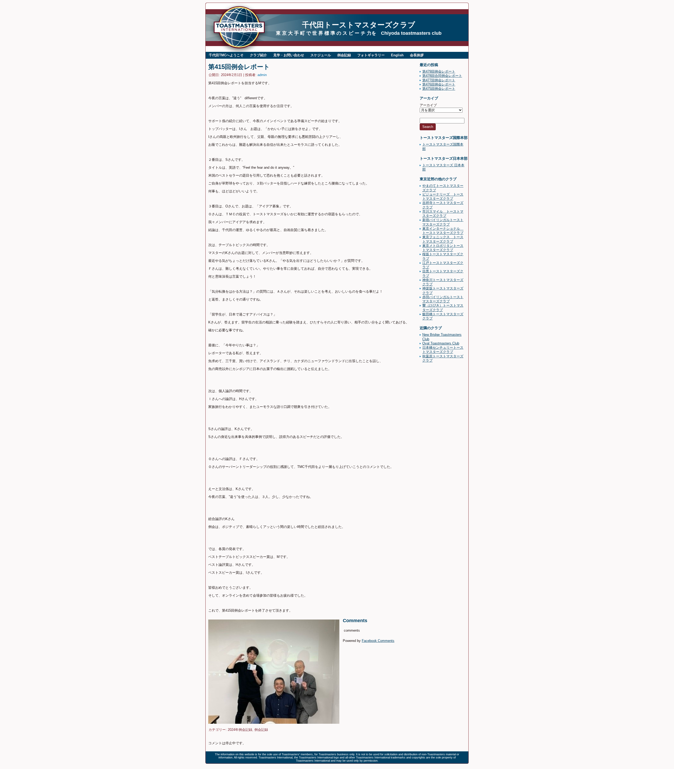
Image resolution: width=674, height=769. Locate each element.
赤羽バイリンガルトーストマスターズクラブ (442, 299)
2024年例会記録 (240, 730)
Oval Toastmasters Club (440, 343)
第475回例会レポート (438, 89)
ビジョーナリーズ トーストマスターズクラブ (442, 196)
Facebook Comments (378, 641)
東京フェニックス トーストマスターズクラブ (442, 239)
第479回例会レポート (438, 71)
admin (262, 75)
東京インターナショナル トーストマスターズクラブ (442, 231)
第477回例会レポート (438, 80)
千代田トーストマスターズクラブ (358, 25)
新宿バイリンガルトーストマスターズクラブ (442, 222)
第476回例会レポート (438, 84)
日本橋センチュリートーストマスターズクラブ (442, 350)
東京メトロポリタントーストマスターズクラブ (442, 248)
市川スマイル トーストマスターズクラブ (442, 213)
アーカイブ (428, 105)
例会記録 (261, 730)
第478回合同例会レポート (442, 76)
